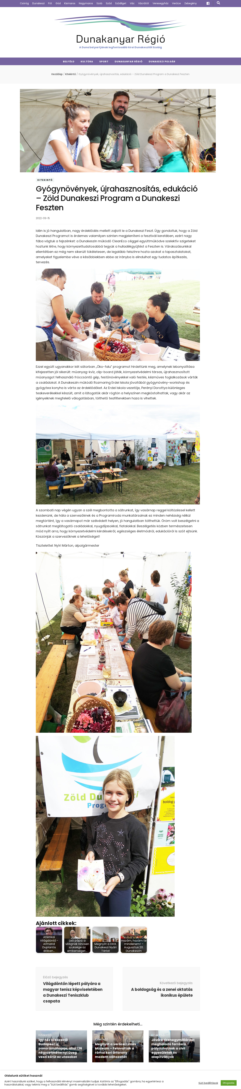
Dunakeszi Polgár (162, 61)
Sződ (109, 3)
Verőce (176, 3)
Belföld (69, 61)
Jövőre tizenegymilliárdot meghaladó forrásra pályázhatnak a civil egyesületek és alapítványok (173, 1048)
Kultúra (87, 61)
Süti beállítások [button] (208, 1083)
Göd (58, 3)
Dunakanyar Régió (120, 38)
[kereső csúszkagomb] (218, 3)
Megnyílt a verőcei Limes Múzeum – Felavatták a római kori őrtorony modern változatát (115, 1050)
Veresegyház (160, 3)
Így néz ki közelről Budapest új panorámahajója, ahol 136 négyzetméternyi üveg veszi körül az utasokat (60, 1048)
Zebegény (190, 3)
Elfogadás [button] (228, 1083)
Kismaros (69, 3)
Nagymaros (86, 3)
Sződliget (120, 3)
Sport (104, 61)
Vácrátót (143, 3)
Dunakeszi (38, 3)
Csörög (24, 3)
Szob (99, 3)
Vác (132, 3)
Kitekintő (45, 180)
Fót (50, 3)
